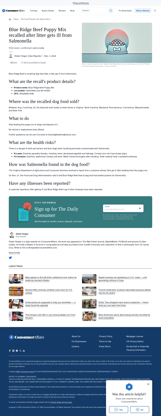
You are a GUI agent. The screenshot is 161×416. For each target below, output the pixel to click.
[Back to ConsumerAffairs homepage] (10, 19)
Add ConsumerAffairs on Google (35, 62)
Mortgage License (134, 336)
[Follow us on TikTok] (17, 351)
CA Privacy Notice (135, 341)
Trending (33, 10)
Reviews (62, 10)
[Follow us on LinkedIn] (24, 351)
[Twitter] (10, 257)
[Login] (155, 11)
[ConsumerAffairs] (13, 10)
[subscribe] (140, 208)
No (141, 409)
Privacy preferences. (81, 3)
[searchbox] (97, 10)
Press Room (105, 346)
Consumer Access (25, 371)
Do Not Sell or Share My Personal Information (137, 348)
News (72, 10)
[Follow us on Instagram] (13, 351)
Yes (121, 409)
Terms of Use (105, 341)
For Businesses (125, 10)
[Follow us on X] (20, 351)
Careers (75, 346)
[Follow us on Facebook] (10, 351)
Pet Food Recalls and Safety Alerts (35, 19)
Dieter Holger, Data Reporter (27, 55)
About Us (76, 336)
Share (15, 62)
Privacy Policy (105, 336)
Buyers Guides (48, 10)
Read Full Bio (14, 252)
